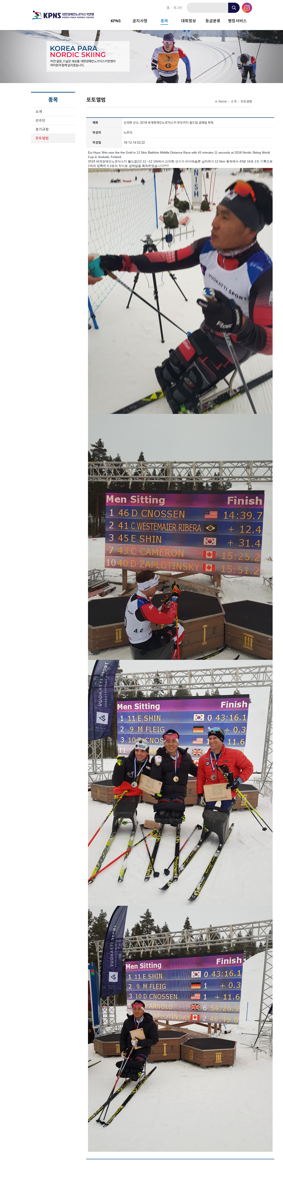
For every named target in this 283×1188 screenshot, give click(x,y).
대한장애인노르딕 (63, 15)
